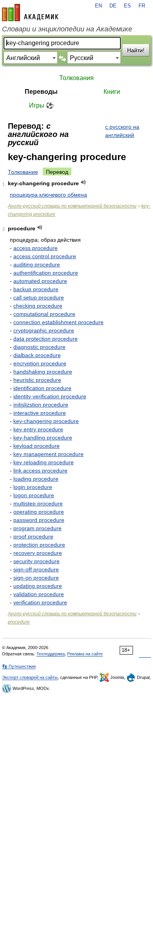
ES (127, 6)
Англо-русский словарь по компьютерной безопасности (72, 206)
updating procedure (37, 586)
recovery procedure (37, 553)
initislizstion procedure (40, 404)
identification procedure (42, 388)
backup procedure (35, 289)
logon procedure (33, 495)
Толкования (76, 78)
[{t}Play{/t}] (83, 182)
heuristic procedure (37, 380)
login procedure (32, 487)
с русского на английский (122, 131)
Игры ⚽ (41, 105)
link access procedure (40, 470)
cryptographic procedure (43, 330)
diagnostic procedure (39, 347)
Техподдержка (50, 653)
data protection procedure (45, 339)
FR (141, 6)
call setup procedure (38, 297)
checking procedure (37, 306)
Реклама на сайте (85, 653)
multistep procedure (38, 503)
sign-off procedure (36, 569)
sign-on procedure (36, 578)
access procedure (35, 248)
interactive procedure (39, 413)
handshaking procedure (42, 371)
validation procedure (38, 594)
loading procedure (35, 479)
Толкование (23, 172)
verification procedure (40, 602)
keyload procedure (36, 446)
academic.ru (30, 12)
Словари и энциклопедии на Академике (67, 29)
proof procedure (33, 536)
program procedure (37, 528)
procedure (19, 622)
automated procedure (40, 281)
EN (98, 6)
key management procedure (48, 454)
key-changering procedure (46, 421)
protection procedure (39, 545)
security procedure (36, 561)
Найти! (135, 50)
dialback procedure (37, 355)
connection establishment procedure (58, 322)
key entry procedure (38, 429)
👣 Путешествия (19, 666)
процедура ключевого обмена (48, 195)
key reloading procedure (43, 462)
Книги (112, 91)
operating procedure (38, 512)
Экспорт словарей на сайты (30, 677)
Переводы (41, 91)
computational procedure (44, 314)
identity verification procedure (49, 396)
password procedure (38, 520)
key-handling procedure (42, 437)
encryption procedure (39, 363)
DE (113, 6)
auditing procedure (36, 264)
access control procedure (44, 256)
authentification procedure (45, 273)
